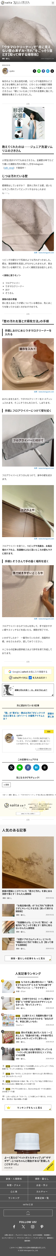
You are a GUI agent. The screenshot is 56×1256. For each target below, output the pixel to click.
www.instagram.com (47, 58)
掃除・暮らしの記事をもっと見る (28, 958)
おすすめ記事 (37, 1235)
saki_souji (9, 167)
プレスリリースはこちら (23, 1235)
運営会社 (50, 1238)
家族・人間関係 (14, 1178)
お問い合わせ (9, 1235)
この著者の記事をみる (44, 749)
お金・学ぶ (42, 1185)
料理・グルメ (14, 1185)
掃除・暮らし (13, 795)
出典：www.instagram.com (44, 253)
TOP (4, 795)
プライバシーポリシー (24, 1238)
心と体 (14, 1191)
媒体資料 (27, 1241)
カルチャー (42, 1191)
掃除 (7, 784)
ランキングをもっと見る (29, 1107)
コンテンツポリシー (8, 1238)
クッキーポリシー (39, 1238)
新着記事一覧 (42, 1197)
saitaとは (28, 1204)
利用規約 (47, 1235)
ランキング (14, 1197)
